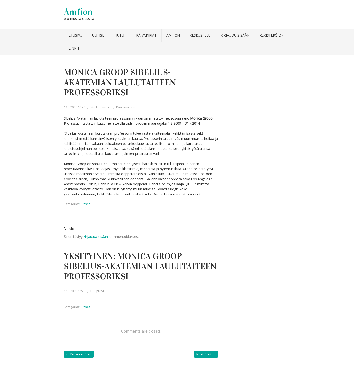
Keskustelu (200, 35)
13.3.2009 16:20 (74, 107)
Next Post (206, 354)
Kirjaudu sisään (235, 35)
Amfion (78, 11)
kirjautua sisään (96, 236)
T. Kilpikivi (97, 291)
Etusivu (75, 35)
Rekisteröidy (271, 35)
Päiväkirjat (146, 35)
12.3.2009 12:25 (74, 291)
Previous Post (79, 354)
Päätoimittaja (125, 107)
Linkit (74, 48)
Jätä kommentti (100, 107)
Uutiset (99, 35)
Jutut (121, 35)
